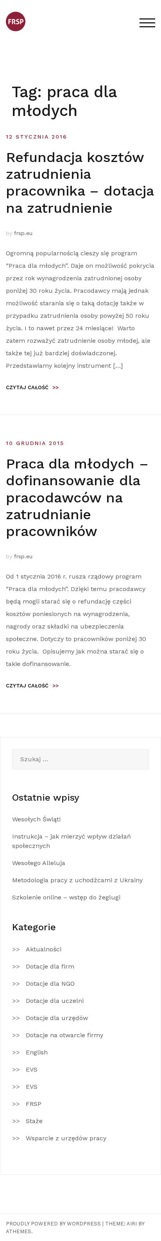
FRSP (33, 1103)
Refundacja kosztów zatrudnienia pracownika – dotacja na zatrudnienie (80, 182)
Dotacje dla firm (50, 966)
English (37, 1052)
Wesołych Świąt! (36, 819)
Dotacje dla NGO (50, 983)
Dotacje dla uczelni (55, 1000)
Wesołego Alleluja (38, 863)
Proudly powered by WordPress (53, 1224)
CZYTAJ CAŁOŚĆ (32, 387)
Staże (34, 1121)
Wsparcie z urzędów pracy (66, 1138)
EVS (32, 1069)
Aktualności (43, 949)
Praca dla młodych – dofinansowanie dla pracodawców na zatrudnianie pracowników (77, 497)
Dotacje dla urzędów (57, 1018)
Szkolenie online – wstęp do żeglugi (66, 897)
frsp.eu (23, 233)
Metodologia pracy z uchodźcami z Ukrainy (77, 880)
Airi (132, 1224)
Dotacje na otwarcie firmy (64, 1035)
